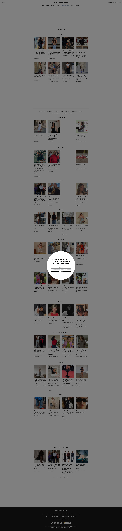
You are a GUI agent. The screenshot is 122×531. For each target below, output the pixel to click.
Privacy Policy (66, 269)
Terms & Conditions (62, 269)
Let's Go (61, 271)
